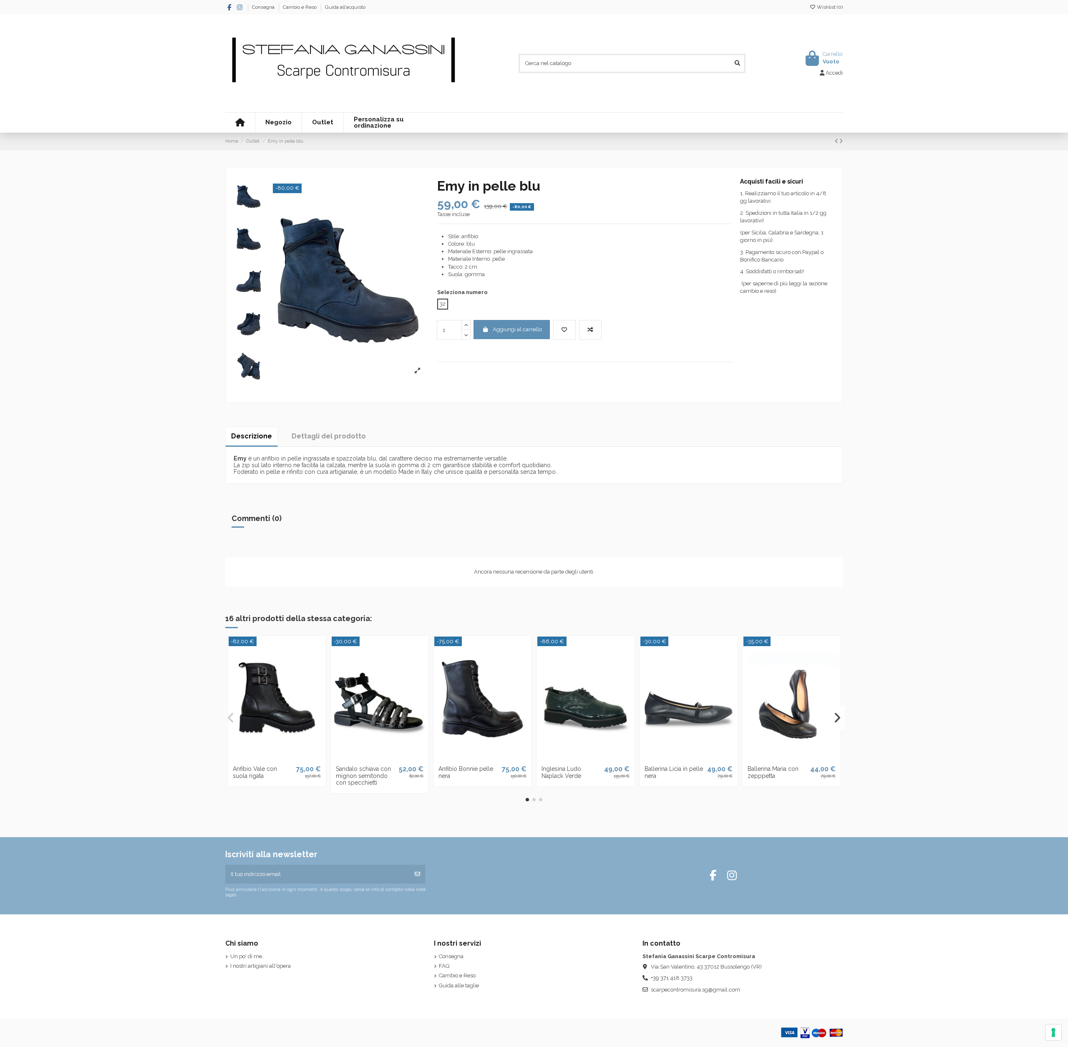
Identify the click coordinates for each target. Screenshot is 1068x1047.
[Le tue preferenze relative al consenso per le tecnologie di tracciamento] (1053, 1032)
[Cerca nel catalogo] (737, 63)
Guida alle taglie (459, 985)
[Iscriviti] (417, 874)
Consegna (264, 7)
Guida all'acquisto (345, 7)
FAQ (444, 966)
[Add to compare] (590, 330)
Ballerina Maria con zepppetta (773, 772)
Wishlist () (829, 7)
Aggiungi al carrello (517, 329)
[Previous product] (837, 141)
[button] (527, 799)
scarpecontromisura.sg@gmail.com (695, 990)
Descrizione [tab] (251, 436)
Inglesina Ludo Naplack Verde (561, 772)
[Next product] (841, 141)
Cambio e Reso (300, 7)
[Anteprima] (287, 758)
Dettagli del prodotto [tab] (329, 436)
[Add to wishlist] (564, 330)
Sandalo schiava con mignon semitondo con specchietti (363, 775)
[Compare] (276, 758)
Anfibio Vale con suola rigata (255, 772)
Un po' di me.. (247, 956)
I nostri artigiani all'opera (260, 966)
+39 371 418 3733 (672, 978)
